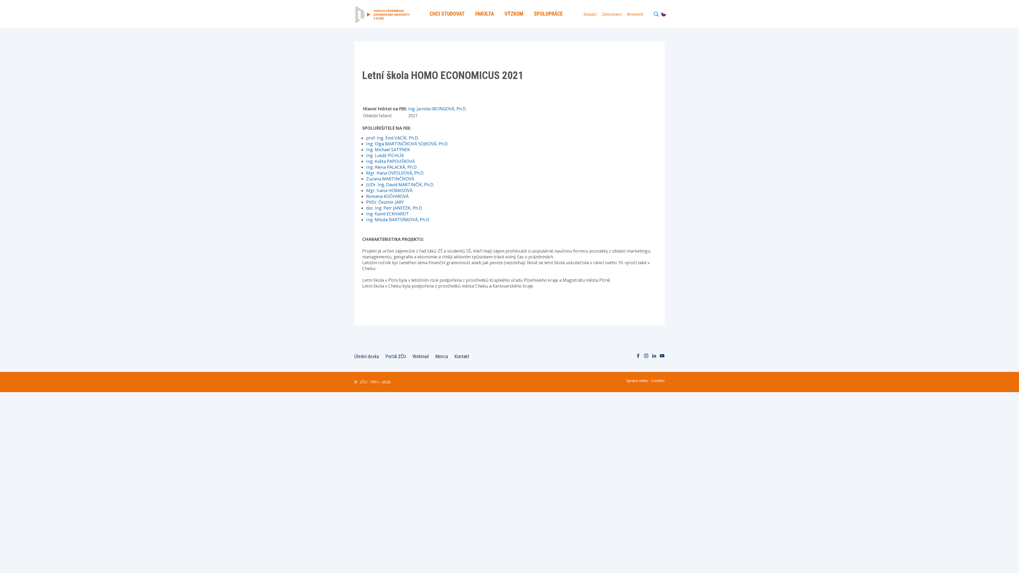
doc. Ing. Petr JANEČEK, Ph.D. (394, 208)
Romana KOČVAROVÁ (387, 196)
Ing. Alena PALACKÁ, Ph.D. (391, 167)
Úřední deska (366, 356)
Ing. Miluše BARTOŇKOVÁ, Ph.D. (398, 220)
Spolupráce (548, 14)
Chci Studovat (447, 14)
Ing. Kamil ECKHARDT (387, 214)
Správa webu (637, 380)
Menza (441, 356)
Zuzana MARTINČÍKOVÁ (390, 179)
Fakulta (484, 14)
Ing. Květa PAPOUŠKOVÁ (390, 161)
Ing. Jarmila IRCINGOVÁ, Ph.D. (437, 109)
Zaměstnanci (612, 14)
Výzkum (513, 14)
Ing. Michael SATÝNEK (388, 150)
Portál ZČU (396, 356)
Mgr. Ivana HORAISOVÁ (389, 190)
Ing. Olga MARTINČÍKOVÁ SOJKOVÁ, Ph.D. (407, 144)
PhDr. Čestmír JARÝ (385, 202)
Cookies (658, 380)
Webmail (421, 356)
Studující (590, 14)
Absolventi (635, 14)
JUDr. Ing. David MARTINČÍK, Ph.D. (400, 185)
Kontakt (462, 356)
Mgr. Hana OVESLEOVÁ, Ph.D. (395, 173)
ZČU (363, 381)
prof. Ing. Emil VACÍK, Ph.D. (392, 138)
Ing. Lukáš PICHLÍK (385, 155)
